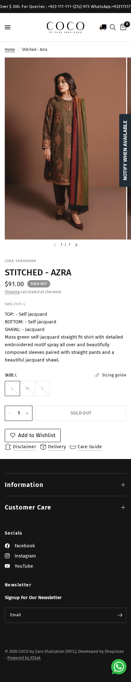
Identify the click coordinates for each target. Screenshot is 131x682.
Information (24, 485)
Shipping (12, 292)
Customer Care (28, 507)
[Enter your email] (120, 615)
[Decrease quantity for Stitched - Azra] (10, 413)
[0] (122, 27)
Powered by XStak (24, 657)
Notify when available (125, 150)
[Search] (112, 27)
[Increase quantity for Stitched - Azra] (27, 413)
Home (10, 49)
